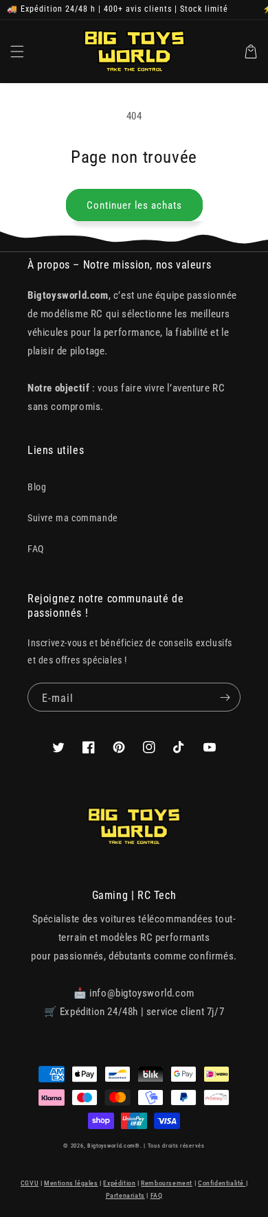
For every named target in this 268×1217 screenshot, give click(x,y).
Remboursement (166, 1183)
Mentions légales (71, 1183)
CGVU (29, 1183)
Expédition (119, 1183)
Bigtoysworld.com (111, 1145)
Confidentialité (222, 1183)
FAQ (35, 548)
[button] (17, 51)
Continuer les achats (134, 205)
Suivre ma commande (72, 517)
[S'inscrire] (225, 697)
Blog (36, 486)
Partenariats (125, 1195)
